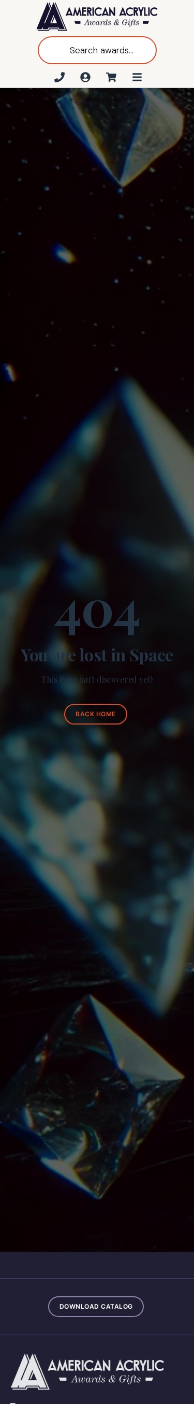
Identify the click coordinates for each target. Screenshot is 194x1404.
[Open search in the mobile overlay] (97, 50)
